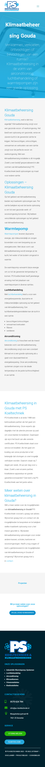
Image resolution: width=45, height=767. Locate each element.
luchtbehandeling (15, 294)
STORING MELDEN (15, 734)
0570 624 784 (16, 701)
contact (9, 561)
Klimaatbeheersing (12, 120)
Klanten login (14, 742)
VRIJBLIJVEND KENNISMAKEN (22, 613)
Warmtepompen (11, 234)
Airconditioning (11, 341)
